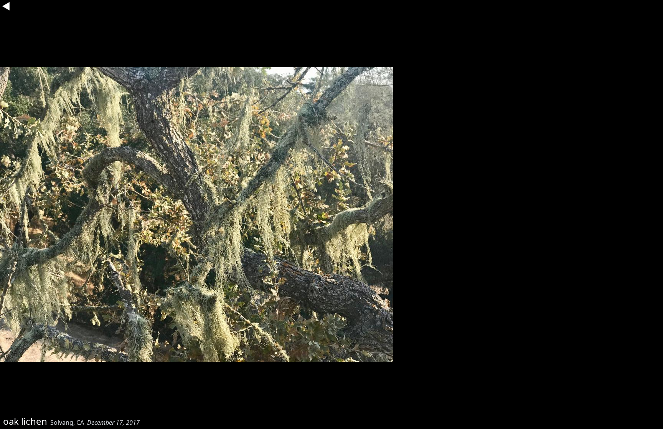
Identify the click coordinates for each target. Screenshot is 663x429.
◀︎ (6, 6)
